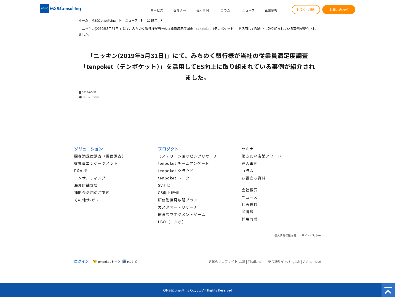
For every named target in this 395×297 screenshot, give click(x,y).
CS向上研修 (168, 192)
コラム (225, 10)
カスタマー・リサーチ (178, 207)
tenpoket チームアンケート (183, 163)
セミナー (179, 10)
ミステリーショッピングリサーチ (188, 156)
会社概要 (250, 189)
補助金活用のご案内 (92, 192)
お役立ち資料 (305, 9)
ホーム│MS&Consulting (97, 20)
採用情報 (250, 219)
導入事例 (202, 10)
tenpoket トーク (174, 178)
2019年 (152, 20)
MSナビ (132, 261)
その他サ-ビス (87, 199)
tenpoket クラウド (176, 170)
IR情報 (248, 211)
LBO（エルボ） (172, 221)
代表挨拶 (250, 204)
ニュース (248, 10)
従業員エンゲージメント (96, 163)
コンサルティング (90, 178)
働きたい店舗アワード (261, 156)
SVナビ (164, 185)
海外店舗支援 (86, 185)
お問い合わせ (338, 9)
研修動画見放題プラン (178, 199)
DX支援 (80, 170)
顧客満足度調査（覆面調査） (100, 156)
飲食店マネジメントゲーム (182, 214)
